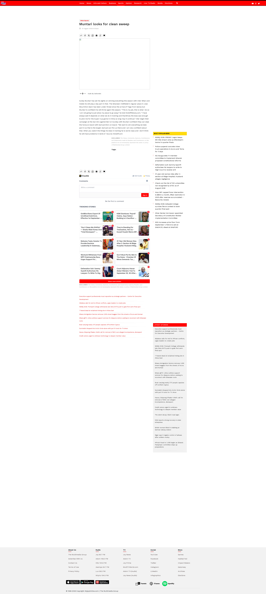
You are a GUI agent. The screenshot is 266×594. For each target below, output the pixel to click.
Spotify (170, 584)
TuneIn (143, 584)
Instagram (155, 567)
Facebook (154, 559)
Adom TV (127, 559)
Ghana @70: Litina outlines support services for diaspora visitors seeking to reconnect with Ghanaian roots (169, 376)
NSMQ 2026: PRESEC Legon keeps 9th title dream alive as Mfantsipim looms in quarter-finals (169, 139)
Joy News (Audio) (130, 575)
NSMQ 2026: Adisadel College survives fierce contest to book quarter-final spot (167, 206)
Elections (168, 3)
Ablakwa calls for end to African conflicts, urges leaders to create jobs (102, 303)
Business (112, 3)
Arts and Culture (100, 3)
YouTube (154, 555)
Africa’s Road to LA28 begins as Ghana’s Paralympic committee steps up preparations (169, 446)
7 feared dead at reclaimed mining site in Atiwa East (96, 310)
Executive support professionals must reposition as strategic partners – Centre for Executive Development (169, 332)
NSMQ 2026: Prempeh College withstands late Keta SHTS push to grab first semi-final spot (109, 307)
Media (160, 3)
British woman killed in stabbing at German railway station (167, 430)
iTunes (156, 584)
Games (180, 555)
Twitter (153, 563)
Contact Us (72, 563)
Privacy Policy (73, 571)
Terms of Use (73, 567)
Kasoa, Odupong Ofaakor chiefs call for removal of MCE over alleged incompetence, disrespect (110, 332)
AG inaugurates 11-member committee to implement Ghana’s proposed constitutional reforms (168, 158)
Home (81, 3)
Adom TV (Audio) (130, 571)
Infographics (156, 575)
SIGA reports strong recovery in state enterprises (168, 422)
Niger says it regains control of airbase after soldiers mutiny (168, 437)
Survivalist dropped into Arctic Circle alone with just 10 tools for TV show (103, 328)
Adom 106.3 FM (102, 559)
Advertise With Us (75, 559)
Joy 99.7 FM (100, 555)
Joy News (127, 555)
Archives (181, 571)
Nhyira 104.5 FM (102, 575)
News (89, 3)
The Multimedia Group (77, 555)
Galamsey (182, 567)
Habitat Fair (182, 559)
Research (138, 3)
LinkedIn (154, 571)
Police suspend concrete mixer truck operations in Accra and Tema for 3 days (169, 149)
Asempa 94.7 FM (102, 567)
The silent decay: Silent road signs (167, 416)
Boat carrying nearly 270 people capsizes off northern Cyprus (99, 324)
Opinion (129, 3)
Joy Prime (127, 563)
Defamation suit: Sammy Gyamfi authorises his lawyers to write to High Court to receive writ (168, 167)
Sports (120, 3)
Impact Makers (184, 563)
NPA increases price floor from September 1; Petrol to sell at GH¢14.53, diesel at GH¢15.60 (167, 224)
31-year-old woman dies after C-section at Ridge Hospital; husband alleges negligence (169, 176)
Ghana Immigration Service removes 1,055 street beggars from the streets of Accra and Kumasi (111, 314)
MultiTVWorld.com (130, 567)
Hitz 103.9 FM (101, 563)
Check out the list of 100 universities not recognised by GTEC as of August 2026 (169, 185)
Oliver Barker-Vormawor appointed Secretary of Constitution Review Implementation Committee (169, 215)
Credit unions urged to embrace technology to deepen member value (103, 336)
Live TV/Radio (149, 3)
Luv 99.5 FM (100, 571)
